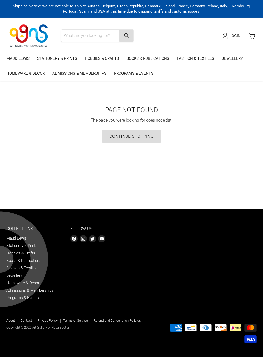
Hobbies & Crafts (102, 58)
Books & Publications (148, 58)
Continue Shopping (131, 136)
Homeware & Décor (25, 73)
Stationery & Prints (57, 58)
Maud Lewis (18, 58)
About (10, 320)
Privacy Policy (47, 320)
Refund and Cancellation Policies (117, 320)
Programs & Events (133, 73)
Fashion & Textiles (195, 58)
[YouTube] (101, 238)
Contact (26, 320)
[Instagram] (83, 238)
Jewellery (232, 58)
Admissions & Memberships (79, 73)
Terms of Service (75, 320)
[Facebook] (74, 238)
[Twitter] (92, 238)
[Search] (126, 36)
